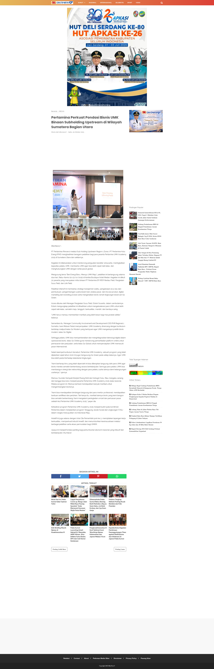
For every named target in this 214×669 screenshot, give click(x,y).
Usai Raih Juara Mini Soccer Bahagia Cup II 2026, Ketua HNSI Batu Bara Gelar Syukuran (149, 236)
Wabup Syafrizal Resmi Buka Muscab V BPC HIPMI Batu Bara (149, 279)
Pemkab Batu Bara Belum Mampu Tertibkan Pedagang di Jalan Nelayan (145, 417)
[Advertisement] (89, 151)
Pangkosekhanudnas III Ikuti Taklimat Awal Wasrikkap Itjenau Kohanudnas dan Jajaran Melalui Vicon (98, 532)
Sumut (80, 2)
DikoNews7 (111, 666)
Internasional (106, 2)
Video (138, 2)
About (86, 658)
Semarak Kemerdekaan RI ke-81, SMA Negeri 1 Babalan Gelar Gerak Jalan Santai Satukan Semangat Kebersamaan (149, 216)
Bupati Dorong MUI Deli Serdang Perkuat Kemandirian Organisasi (144, 430)
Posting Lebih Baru (59, 549)
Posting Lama (120, 549)
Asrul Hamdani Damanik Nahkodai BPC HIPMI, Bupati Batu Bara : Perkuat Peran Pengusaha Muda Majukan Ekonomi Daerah (144, 269)
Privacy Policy (131, 658)
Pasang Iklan (146, 658)
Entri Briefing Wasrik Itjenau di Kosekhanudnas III (58, 530)
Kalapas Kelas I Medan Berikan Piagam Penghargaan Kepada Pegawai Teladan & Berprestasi (143, 396)
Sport (129, 2)
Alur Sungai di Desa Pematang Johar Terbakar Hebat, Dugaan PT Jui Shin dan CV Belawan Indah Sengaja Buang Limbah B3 (150, 256)
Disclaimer (118, 658)
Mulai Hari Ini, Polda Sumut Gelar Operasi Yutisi (59, 502)
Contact (77, 658)
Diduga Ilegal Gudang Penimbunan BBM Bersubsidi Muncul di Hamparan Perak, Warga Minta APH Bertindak (145, 387)
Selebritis (120, 2)
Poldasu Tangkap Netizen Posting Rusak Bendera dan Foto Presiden (117, 503)
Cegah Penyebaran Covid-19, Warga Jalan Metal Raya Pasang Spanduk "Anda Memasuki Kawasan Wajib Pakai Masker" (78, 505)
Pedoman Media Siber (101, 658)
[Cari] (162, 2)
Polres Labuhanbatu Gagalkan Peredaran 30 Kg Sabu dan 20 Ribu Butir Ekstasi (145, 423)
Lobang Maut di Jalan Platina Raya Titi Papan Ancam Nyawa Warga (143, 410)
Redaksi (66, 658)
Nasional (92, 2)
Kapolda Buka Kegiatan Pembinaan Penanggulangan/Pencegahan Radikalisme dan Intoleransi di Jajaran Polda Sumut (117, 533)
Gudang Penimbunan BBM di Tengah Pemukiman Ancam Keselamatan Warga (148, 226)
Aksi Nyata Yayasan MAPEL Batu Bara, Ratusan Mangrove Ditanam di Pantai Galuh (149, 245)
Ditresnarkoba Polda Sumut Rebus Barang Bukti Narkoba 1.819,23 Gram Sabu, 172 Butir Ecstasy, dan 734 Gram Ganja (98, 505)
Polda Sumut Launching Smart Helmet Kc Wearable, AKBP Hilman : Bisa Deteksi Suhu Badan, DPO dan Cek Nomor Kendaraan (78, 534)
